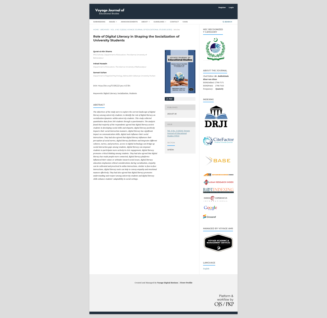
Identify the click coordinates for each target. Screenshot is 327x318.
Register (222, 7)
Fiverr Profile (186, 282)
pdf (170, 99)
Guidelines (159, 22)
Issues (112, 22)
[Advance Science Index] (218, 176)
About (144, 22)
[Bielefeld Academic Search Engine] (218, 169)
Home (96, 29)
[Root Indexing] (218, 192)
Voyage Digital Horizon (167, 282)
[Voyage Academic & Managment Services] (218, 252)
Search (228, 22)
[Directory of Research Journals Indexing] (216, 128)
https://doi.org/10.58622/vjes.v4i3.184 (114, 86)
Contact (174, 22)
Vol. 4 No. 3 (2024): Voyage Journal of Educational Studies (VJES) (141, 29)
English (206, 268)
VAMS (185, 22)
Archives (104, 29)
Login (231, 7)
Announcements (129, 22)
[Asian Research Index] (218, 184)
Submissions (99, 22)
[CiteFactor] (218, 149)
